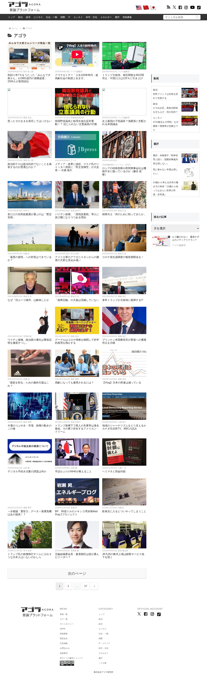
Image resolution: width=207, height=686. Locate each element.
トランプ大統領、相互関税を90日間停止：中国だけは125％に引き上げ (123, 76)
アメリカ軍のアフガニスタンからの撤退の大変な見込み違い (77, 259)
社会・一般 (51, 17)
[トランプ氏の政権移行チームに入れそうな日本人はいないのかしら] (30, 534)
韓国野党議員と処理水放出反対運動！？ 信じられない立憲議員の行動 (76, 123)
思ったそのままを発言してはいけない (30, 121)
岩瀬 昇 (74, 508)
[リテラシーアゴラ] (160, 241)
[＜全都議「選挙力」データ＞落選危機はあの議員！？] (30, 492)
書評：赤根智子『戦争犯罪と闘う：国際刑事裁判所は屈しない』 (165, 159)
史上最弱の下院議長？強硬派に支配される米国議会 (124, 123)
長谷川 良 (122, 210)
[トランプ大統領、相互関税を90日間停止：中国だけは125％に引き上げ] (124, 55)
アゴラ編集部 (76, 71)
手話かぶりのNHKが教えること (73, 471)
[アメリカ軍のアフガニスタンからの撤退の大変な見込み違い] (77, 237)
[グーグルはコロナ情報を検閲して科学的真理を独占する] (77, 320)
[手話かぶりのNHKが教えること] (77, 452)
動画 (156, 78)
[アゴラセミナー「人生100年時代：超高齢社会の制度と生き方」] (77, 55)
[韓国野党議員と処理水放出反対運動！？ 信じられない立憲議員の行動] (77, 101)
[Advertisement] (88, 7)
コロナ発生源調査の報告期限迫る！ (123, 257)
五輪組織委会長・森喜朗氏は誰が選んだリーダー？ (77, 556)
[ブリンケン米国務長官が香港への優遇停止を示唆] (124, 320)
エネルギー (106, 17)
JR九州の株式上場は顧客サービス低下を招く (123, 556)
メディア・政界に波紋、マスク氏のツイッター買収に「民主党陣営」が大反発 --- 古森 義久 (77, 167)
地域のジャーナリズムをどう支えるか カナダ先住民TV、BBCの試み (124, 427)
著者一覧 (64, 614)
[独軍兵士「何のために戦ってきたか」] (124, 194)
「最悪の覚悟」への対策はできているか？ (30, 259)
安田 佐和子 (76, 210)
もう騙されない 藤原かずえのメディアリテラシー (185, 238)
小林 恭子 (122, 422)
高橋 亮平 (27, 508)
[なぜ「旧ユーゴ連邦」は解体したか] (30, 280)
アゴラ (73, 160)
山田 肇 (26, 468)
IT (69, 17)
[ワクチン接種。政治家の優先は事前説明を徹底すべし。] (30, 320)
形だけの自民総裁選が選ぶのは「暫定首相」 (30, 216)
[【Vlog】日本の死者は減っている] (124, 363)
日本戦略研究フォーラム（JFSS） (117, 165)
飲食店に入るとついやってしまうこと (124, 511)
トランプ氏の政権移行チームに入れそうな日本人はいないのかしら (30, 556)
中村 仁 (26, 210)
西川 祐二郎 (28, 71)
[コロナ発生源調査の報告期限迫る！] (124, 237)
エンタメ (78, 17)
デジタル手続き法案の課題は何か (27, 471)
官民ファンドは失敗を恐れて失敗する (165, 96)
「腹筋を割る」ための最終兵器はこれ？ (28, 384)
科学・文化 (91, 17)
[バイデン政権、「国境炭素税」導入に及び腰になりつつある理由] (77, 194)
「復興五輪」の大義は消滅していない (77, 300)
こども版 (102, 663)
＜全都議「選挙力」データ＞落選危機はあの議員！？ (30, 513)
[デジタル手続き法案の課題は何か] (30, 452)
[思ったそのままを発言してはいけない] (30, 101)
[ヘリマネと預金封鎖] (124, 452)
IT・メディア (104, 643)
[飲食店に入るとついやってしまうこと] (124, 492)
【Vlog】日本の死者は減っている (121, 382)
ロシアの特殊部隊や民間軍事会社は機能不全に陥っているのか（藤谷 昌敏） (124, 171)
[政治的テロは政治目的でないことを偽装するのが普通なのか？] (30, 144)
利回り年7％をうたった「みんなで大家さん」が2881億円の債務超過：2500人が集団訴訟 (29, 78)
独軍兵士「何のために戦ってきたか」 (124, 214)
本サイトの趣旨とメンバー (71, 658)
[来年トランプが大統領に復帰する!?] (124, 280)
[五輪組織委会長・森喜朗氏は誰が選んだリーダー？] (77, 534)
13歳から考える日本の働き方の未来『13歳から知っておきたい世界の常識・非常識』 (165, 188)
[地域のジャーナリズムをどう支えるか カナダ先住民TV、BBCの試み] (124, 406)
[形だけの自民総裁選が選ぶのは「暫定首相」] (30, 194)
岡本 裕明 (75, 379)
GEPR (62, 629)
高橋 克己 (122, 296)
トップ (11, 17)
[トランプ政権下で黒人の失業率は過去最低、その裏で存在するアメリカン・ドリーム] (77, 406)
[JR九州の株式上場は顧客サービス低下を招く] (124, 534)
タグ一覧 (64, 619)
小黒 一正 (122, 468)
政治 (20, 17)
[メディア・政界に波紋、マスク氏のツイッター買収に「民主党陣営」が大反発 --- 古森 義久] (77, 144)
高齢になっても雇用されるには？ (74, 382)
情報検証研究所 (77, 117)
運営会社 (64, 638)
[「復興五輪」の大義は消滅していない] (77, 280)
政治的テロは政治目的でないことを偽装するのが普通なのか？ (30, 165)
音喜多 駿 (27, 336)
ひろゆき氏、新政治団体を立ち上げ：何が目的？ (165, 110)
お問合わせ (65, 648)
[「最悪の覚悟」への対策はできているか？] (30, 237)
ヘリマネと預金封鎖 (113, 471)
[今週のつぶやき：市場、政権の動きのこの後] (30, 406)
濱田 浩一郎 (28, 160)
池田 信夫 (75, 336)
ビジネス (38, 17)
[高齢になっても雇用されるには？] (77, 363)
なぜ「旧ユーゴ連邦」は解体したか (28, 300)
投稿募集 (127, 17)
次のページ (77, 573)
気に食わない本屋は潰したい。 (165, 171)
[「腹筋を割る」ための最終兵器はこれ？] (30, 363)
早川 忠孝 (75, 253)
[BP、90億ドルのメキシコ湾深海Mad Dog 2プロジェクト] (77, 492)
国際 (62, 17)
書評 (117, 17)
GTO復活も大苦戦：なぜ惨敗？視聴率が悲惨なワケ (165, 126)
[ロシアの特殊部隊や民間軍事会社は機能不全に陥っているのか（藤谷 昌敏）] (124, 144)
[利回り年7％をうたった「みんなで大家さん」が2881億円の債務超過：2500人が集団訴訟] (30, 55)
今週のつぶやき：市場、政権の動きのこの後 (30, 427)
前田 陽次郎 (123, 551)
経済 (28, 17)
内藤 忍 (26, 253)
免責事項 (64, 653)
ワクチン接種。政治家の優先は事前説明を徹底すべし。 (30, 341)
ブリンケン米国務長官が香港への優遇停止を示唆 (124, 341)
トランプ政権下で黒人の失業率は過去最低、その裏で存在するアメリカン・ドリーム (77, 428)
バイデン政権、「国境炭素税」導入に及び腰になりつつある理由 (77, 216)
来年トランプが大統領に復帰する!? (122, 300)
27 (85, 586)
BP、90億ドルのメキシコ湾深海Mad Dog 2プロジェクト (76, 513)
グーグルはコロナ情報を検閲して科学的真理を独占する (77, 341)
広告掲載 (64, 643)
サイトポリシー (66, 624)
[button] (197, 17)
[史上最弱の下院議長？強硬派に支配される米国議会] (124, 101)
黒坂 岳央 (27, 117)
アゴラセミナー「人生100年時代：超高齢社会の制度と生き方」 (76, 76)
